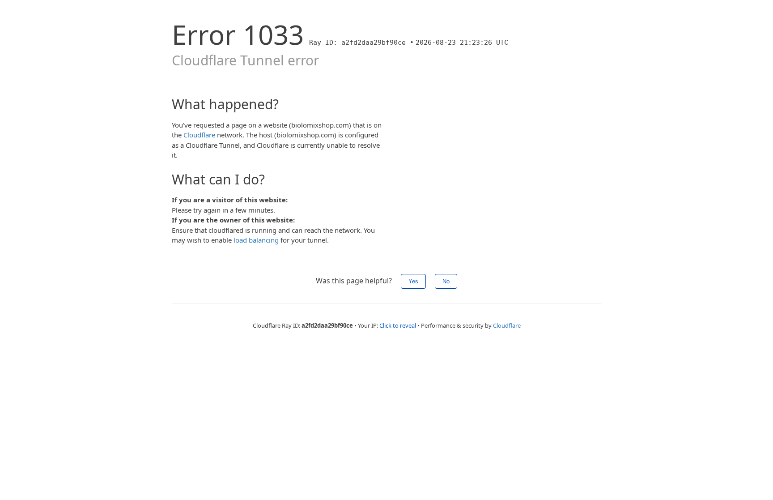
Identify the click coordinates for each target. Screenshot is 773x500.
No (446, 281)
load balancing (256, 239)
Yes (413, 281)
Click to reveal (397, 325)
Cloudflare (199, 134)
